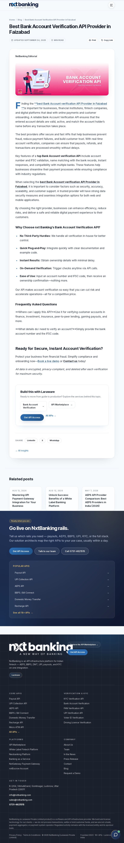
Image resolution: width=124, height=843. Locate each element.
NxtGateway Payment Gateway (24, 763)
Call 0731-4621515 (75, 551)
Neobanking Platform (19, 754)
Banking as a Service (19, 759)
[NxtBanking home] (23, 5)
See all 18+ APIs (23, 612)
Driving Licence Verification (77, 722)
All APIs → (51, 415)
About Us (68, 744)
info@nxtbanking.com (20, 795)
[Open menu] (111, 5)
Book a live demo (48, 361)
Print (94, 40)
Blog (20, 20)
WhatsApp (54, 440)
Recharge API (62, 606)
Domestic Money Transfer (62, 599)
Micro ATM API (16, 727)
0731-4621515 (16, 804)
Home (12, 20)
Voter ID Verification (74, 717)
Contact (68, 763)
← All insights (21, 450)
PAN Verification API (73, 708)
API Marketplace (17, 744)
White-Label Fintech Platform (23, 749)
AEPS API (62, 586)
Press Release (71, 759)
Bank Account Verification (76, 703)
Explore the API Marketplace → (84, 644)
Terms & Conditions (32, 835)
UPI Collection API (62, 579)
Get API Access (32, 417)
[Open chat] (115, 834)
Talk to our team (47, 551)
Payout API (62, 572)
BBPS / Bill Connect (62, 592)
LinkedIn (31, 440)
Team (66, 749)
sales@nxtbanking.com (20, 800)
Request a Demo (72, 773)
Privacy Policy (15, 835)
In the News (69, 754)
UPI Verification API (73, 713)
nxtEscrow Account (18, 768)
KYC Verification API (74, 698)
